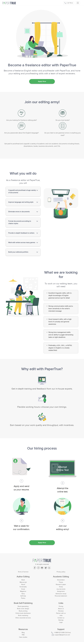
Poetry (23, 598)
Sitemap (60, 620)
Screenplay (23, 587)
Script (23, 589)
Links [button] (61, 603)
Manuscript (23, 582)
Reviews (61, 611)
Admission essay (61, 594)
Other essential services (23, 618)
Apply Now (42, 81)
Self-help (23, 596)
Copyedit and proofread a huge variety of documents (22, 191)
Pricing (61, 606)
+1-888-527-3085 (59, 632)
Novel (23, 584)
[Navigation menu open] (77, 3)
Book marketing (23, 615)
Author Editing (23, 576)
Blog (23, 632)
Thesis (61, 582)
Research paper (61, 584)
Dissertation (61, 580)
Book (23, 580)
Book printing (23, 611)
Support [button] (60, 629)
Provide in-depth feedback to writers (21, 233)
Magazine (23, 591)
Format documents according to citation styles (19, 222)
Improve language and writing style (20, 202)
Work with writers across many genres (21, 242)
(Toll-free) (62, 632)
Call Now (69, 3)
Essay (61, 587)
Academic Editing (61, 576)
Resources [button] (23, 629)
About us (61, 608)
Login (61, 622)
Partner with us (61, 613)
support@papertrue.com (62, 635)
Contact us (61, 618)
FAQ (23, 635)
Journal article (60, 589)
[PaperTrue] (21, 3)
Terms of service (23, 572)
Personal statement (61, 596)
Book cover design (23, 608)
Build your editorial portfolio (18, 252)
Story (23, 594)
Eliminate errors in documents (19, 212)
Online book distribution (23, 613)
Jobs (60, 615)
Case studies (23, 637)
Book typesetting (23, 606)
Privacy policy (61, 572)
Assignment (61, 591)
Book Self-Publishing (23, 603)
